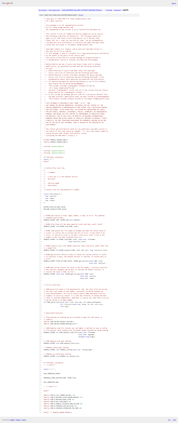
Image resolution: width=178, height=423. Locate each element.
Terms (24, 420)
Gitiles (12, 420)
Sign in (174, 3)
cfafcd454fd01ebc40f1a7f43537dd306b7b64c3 (82, 10)
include (109, 10)
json (174, 420)
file (80, 15)
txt (169, 420)
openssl (117, 10)
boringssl (43, 10)
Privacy (18, 420)
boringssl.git (54, 10)
